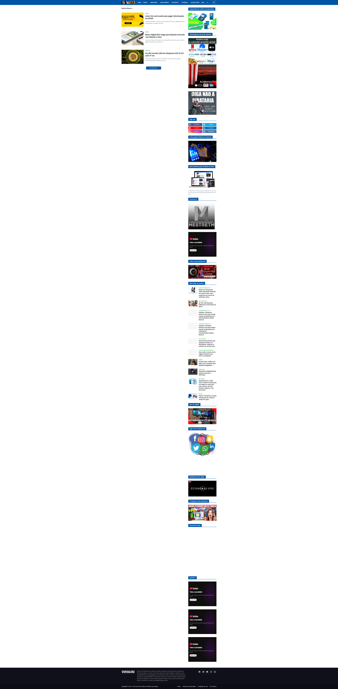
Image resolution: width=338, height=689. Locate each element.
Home (179, 686)
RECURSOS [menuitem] (175, 2)
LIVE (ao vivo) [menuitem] (195, 2)
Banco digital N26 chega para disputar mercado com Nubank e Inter (165, 36)
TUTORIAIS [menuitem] (184, 2)
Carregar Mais (153, 68)
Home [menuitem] (139, 2)
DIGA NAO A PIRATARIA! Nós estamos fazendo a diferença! (207, 373)
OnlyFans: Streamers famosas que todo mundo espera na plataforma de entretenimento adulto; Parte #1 (207, 316)
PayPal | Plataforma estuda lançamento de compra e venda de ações (207, 397)
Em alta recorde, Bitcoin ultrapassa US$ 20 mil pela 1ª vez (164, 54)
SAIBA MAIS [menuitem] (153, 2)
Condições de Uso (203, 686)
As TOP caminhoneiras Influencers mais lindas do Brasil (207, 304)
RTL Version (213, 686)
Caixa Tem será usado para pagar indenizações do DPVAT (164, 17)
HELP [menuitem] (202, 2)
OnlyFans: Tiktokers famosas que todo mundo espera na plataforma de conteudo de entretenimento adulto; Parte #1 (207, 330)
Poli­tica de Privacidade (189, 686)
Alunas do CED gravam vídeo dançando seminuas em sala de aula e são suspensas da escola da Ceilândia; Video (207, 293)
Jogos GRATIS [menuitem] (164, 2)
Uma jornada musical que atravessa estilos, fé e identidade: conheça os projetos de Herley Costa (207, 343)
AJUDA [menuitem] (145, 2)
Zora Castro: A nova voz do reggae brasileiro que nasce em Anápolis (207, 354)
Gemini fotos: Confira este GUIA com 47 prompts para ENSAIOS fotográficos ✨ (207, 363)
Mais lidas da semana (197, 283)
